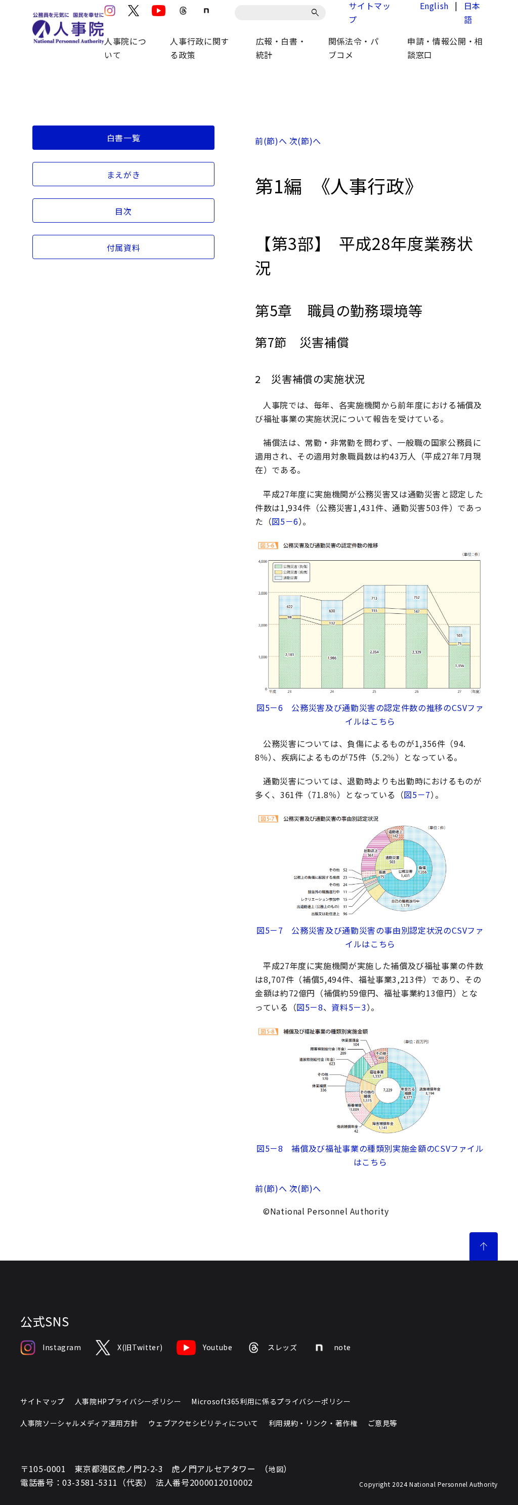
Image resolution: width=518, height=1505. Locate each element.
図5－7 (417, 794)
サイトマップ (42, 1401)
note (343, 1347)
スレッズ (282, 1347)
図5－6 (285, 521)
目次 (123, 211)
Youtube (217, 1347)
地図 (276, 1469)
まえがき (124, 175)
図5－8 (309, 1007)
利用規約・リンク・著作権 (313, 1423)
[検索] (317, 12)
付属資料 (124, 247)
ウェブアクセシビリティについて (203, 1423)
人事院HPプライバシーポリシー (128, 1401)
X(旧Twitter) (139, 1347)
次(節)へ (305, 141)
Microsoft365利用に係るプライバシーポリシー (271, 1401)
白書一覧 (124, 138)
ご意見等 (383, 1423)
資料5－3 (348, 1007)
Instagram (61, 1347)
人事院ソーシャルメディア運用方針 (79, 1423)
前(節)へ (271, 141)
